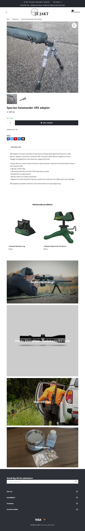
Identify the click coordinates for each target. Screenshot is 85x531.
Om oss (9, 491)
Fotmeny (10, 503)
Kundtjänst (11, 497)
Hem (8, 19)
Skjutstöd (15, 19)
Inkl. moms (56, 2)
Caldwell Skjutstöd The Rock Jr (55, 246)
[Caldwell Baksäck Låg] (25, 227)
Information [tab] (16, 147)
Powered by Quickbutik (47, 525)
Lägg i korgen (48, 123)
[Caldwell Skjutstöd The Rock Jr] (60, 227)
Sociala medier (12, 509)
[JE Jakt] (40, 12)
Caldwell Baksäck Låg (17, 246)
